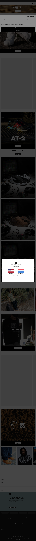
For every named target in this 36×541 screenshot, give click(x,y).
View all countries (15, 275)
